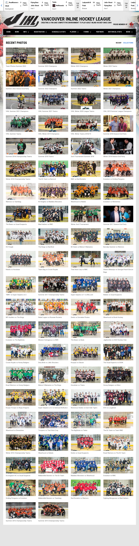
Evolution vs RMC (109, 476)
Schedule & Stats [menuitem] (59, 32)
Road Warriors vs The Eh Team (114, 453)
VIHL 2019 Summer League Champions (117, 111)
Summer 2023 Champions (47, 66)
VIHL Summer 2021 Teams (48, 111)
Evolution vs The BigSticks (15, 340)
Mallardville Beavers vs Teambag (49, 498)
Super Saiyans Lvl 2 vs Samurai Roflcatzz (53, 408)
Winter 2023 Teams (110, 66)
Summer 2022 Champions (47, 89)
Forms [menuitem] (88, 32)
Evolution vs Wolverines (111, 202)
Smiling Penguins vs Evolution (16, 498)
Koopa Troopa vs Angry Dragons (17, 408)
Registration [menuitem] (40, 32)
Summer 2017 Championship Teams (51, 295)
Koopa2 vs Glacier (77, 363)
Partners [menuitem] (100, 32)
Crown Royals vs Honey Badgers (17, 363)
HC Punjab (9, 247)
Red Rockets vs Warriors (80, 498)
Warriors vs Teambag (13, 202)
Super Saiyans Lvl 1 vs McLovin (82, 295)
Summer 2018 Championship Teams (19, 156)
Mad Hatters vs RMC (45, 224)
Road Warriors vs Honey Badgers (17, 385)
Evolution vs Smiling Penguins (113, 179)
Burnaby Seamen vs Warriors (113, 247)
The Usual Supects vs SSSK (113, 363)
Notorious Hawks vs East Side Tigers (84, 408)
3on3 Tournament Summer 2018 (82, 156)
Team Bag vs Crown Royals (48, 270)
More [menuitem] (129, 32)
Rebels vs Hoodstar (13, 270)
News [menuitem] (17, 32)
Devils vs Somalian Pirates (80, 317)
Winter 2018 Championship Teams (18, 179)
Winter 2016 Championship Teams (18, 453)
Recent (119, 43)
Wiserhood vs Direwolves (15, 430)
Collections (128, 43)
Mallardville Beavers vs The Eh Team (51, 476)
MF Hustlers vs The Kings (15, 317)
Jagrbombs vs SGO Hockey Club (115, 340)
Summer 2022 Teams (78, 89)
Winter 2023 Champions (79, 66)
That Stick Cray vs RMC (79, 270)
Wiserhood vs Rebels (78, 202)
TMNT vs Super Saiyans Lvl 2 (16, 295)
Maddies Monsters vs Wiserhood (82, 476)
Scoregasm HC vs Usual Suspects (18, 476)
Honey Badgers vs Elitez (112, 385)
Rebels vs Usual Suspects (112, 295)
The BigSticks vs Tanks (79, 430)
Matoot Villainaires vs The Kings (49, 385)
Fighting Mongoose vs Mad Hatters (115, 498)
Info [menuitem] (26, 32)
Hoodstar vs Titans (78, 385)
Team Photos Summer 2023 (16, 66)
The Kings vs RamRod (46, 247)
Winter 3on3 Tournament (80, 224)
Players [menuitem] (74, 32)
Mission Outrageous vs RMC (48, 340)
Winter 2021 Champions (111, 89)
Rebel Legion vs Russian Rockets (50, 317)
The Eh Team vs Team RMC (113, 430)
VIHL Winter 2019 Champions (48, 134)
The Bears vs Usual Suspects (16, 224)
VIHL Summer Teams (13, 134)
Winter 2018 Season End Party (114, 156)
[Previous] (1, 5)
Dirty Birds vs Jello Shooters (48, 363)
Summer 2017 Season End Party (114, 224)
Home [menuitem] (8, 32)
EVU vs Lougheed (109, 408)
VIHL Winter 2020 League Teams (82, 111)
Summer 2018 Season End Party (114, 134)
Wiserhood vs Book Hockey (113, 317)
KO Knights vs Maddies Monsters (50, 202)
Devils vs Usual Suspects (80, 453)
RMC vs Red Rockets (78, 179)
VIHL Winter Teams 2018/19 (81, 134)
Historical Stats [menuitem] (115, 32)
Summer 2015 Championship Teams (51, 521)
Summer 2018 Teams (46, 156)
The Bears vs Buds (77, 340)
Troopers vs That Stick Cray (48, 430)
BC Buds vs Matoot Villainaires (82, 247)
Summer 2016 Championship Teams (19, 521)
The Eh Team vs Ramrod (47, 179)
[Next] (137, 5)
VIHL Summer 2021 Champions (17, 111)
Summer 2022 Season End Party (17, 89)
